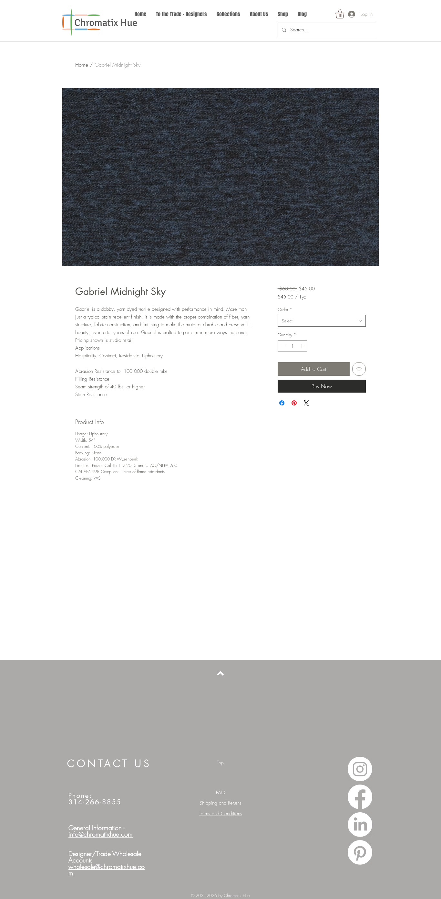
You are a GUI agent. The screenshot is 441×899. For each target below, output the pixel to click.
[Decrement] (282, 346)
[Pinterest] (360, 852)
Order (285, 309)
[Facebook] (360, 797)
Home (81, 64)
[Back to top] (220, 673)
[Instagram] (360, 769)
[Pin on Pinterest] (294, 403)
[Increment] (302, 346)
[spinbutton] (292, 346)
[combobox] (322, 321)
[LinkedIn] (360, 824)
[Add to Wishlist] (359, 369)
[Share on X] (306, 403)
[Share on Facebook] (282, 403)
